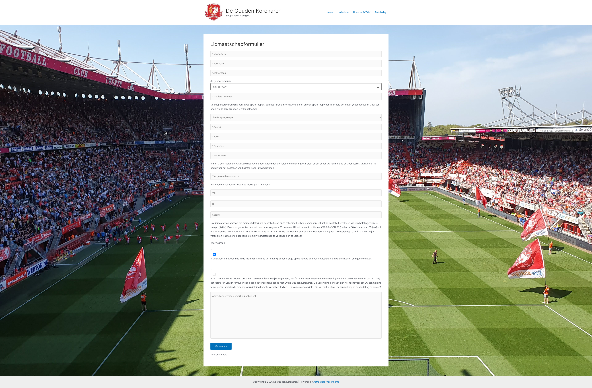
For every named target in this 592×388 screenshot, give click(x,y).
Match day (380, 12)
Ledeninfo (343, 12)
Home (330, 12)
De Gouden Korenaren (254, 10)
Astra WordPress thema (326, 381)
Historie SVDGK (361, 12)
